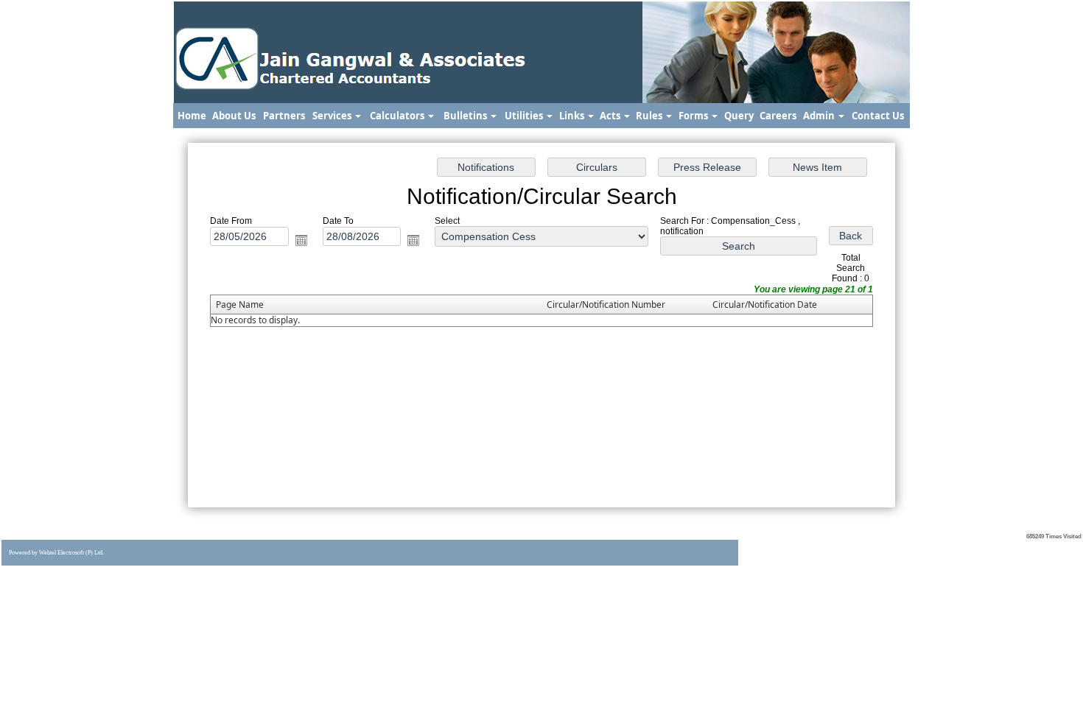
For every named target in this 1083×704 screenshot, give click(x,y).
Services (333, 115)
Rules (650, 115)
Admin (820, 115)
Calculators (398, 115)
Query (739, 115)
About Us (234, 115)
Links (572, 115)
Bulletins (466, 115)
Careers (778, 115)
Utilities (525, 115)
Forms (694, 115)
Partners (284, 115)
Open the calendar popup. (301, 240)
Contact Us (878, 115)
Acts (611, 115)
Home (192, 115)
